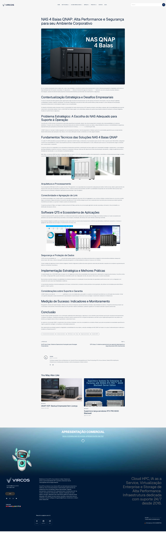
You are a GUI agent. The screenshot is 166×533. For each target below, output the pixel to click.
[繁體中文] (8, 506)
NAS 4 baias (70, 334)
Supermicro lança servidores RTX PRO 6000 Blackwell (101, 412)
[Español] (20, 506)
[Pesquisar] (163, 4)
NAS (71, 90)
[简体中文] (7, 506)
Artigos (43, 403)
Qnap (77, 334)
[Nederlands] (10, 506)
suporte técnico (59, 294)
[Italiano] (15, 506)
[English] (12, 506)
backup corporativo (61, 334)
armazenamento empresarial (48, 334)
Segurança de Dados (85, 334)
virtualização (81, 126)
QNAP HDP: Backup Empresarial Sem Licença (59, 406)
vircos (51, 356)
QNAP (94, 90)
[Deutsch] (13, 506)
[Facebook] (6, 498)
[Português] (17, 506)
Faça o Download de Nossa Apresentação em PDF (83, 436)
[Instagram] (9, 498)
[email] (50, 365)
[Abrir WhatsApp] (162, 530)
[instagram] (52, 365)
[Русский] (18, 506)
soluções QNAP (95, 334)
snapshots (58, 258)
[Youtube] (16, 498)
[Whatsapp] (13, 498)
